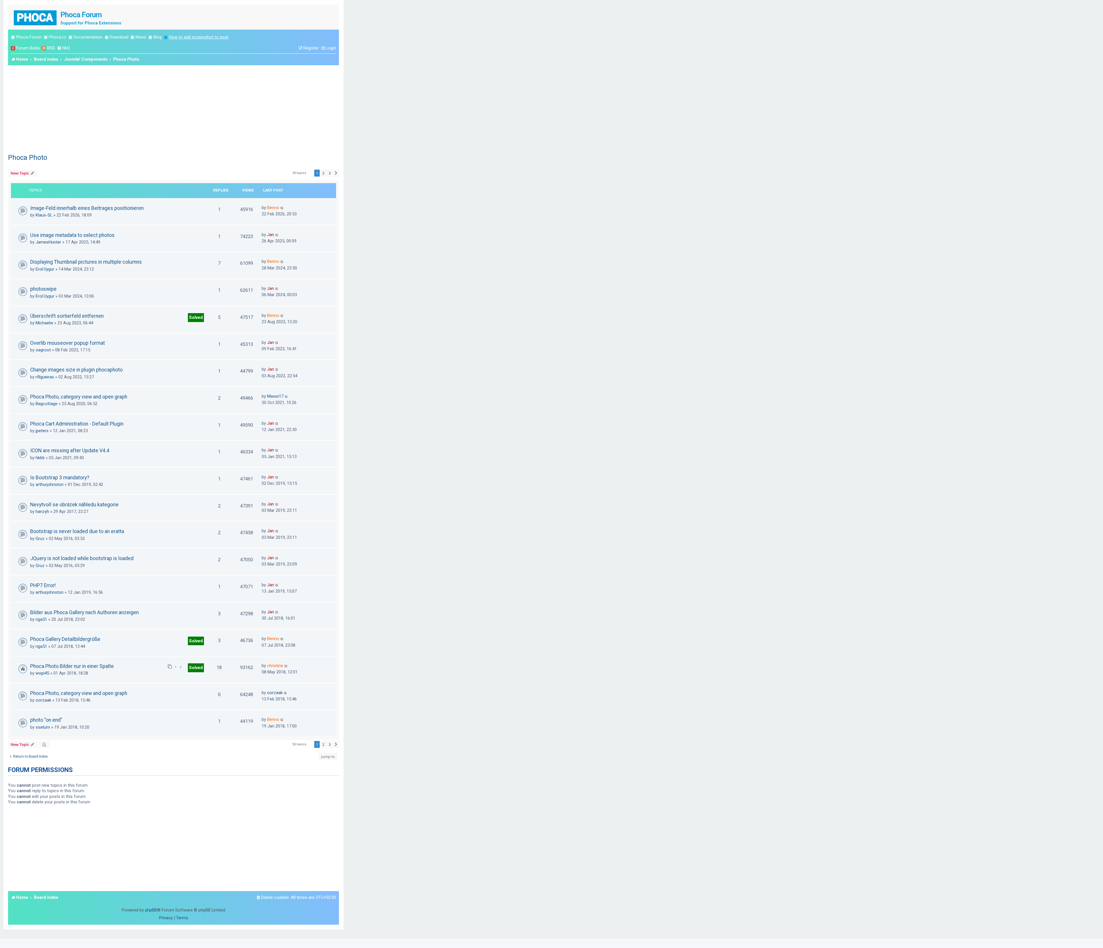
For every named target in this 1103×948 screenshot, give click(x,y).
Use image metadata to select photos (72, 235)
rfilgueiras (45, 377)
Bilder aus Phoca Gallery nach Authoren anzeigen (84, 612)
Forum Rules (28, 48)
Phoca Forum (29, 37)
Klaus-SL (44, 215)
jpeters (42, 430)
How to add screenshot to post (198, 37)
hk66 (40, 457)
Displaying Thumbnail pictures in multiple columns (86, 262)
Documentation (88, 37)
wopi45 (42, 673)
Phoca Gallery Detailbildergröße (65, 639)
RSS (51, 48)
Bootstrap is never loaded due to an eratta (77, 531)
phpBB (151, 910)
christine (275, 665)
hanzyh (42, 511)
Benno (273, 207)
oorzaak (43, 700)
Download (119, 37)
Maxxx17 (275, 396)
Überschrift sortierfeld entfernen (67, 316)
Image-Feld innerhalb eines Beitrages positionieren (87, 208)
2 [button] (323, 173)
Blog (157, 37)
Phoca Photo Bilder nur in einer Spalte (72, 666)
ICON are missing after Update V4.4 (69, 450)
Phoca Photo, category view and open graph (78, 397)
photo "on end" (46, 720)
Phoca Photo (27, 158)
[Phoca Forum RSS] (44, 48)
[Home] (35, 17)
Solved (196, 317)
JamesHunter (48, 242)
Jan (270, 234)
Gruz (40, 538)
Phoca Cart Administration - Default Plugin (77, 424)
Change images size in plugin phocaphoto (76, 370)
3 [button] (330, 173)
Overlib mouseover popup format (67, 343)
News (141, 37)
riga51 (41, 619)
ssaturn (43, 727)
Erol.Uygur (45, 269)
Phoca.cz (57, 37)
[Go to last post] (282, 207)
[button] (336, 173)
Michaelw (44, 322)
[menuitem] (63, 48)
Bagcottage (46, 403)
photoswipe (43, 289)
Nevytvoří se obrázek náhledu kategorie (74, 504)
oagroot (43, 350)
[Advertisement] (173, 108)
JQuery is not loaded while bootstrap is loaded (82, 558)
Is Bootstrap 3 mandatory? (59, 477)
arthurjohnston (49, 484)
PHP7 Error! (43, 585)
